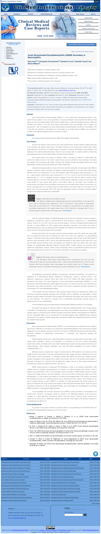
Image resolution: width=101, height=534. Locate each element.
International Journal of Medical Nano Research (14, 500)
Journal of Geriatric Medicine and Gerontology (13, 494)
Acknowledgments (12, 53)
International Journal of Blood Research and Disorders (15, 465)
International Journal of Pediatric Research (62, 477)
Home (5, 14)
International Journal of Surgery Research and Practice (65, 491)
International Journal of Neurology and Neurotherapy (65, 462)
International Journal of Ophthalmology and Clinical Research (67, 468)
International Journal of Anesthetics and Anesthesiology (16, 462)
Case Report (10, 50)
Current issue (88, 32)
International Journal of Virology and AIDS (62, 500)
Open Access (79, 14)
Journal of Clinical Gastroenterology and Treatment (15, 477)
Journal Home (88, 18)
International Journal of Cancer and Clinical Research (15, 471)
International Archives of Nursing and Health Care (64, 465)
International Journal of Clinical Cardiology (12, 474)
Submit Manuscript (46, 14)
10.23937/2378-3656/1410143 (84, 51)
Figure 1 (8, 55)
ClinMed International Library (20, 530)
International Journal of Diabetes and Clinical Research (16, 486)
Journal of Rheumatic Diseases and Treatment (63, 483)
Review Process (64, 14)
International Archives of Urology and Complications (65, 497)
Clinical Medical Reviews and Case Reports (81, 44)
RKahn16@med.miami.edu (67, 90)
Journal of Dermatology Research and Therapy (13, 483)
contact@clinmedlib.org (19, 518)
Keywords (9, 49)
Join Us (3, 1)
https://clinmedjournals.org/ (90, 530)
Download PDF (10, 64)
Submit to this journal (88, 28)
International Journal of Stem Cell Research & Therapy (65, 488)
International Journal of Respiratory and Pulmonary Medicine (67, 480)
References (9, 58)
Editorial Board (88, 21)
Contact (19, 1)
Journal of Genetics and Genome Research (12, 491)
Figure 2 (8, 57)
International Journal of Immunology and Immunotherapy (16, 497)
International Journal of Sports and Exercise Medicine (65, 486)
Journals (30, 14)
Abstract (8, 47)
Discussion (9, 52)
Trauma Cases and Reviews (58, 494)
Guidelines (16, 14)
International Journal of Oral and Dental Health (63, 471)
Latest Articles (11, 1)
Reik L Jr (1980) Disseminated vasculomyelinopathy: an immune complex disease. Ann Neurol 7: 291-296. (64, 436)
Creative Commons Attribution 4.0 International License (55, 530)
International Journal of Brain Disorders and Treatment (15, 468)
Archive (88, 25)
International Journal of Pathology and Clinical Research (66, 474)
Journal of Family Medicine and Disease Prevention (15, 488)
